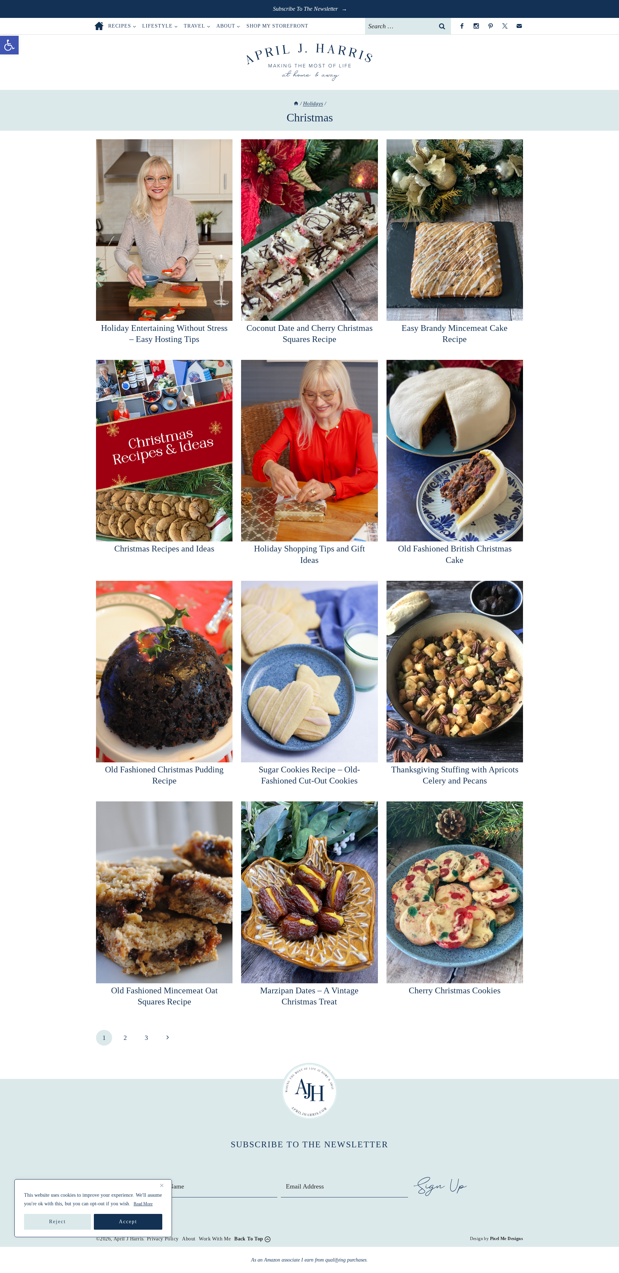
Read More (143, 1203)
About (188, 1238)
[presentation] (164, 230)
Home (99, 26)
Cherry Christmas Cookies (454, 990)
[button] (9, 45)
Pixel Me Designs (506, 1238)
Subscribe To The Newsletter (306, 9)
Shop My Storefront (277, 26)
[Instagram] (476, 26)
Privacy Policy (163, 1238)
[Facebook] (462, 26)
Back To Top (248, 1238)
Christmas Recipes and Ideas (164, 548)
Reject (57, 1221)
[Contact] (519, 26)
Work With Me (215, 1238)
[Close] (164, 1185)
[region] (93, 1208)
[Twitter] (505, 26)
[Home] (296, 103)
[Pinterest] (490, 26)
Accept (128, 1221)
